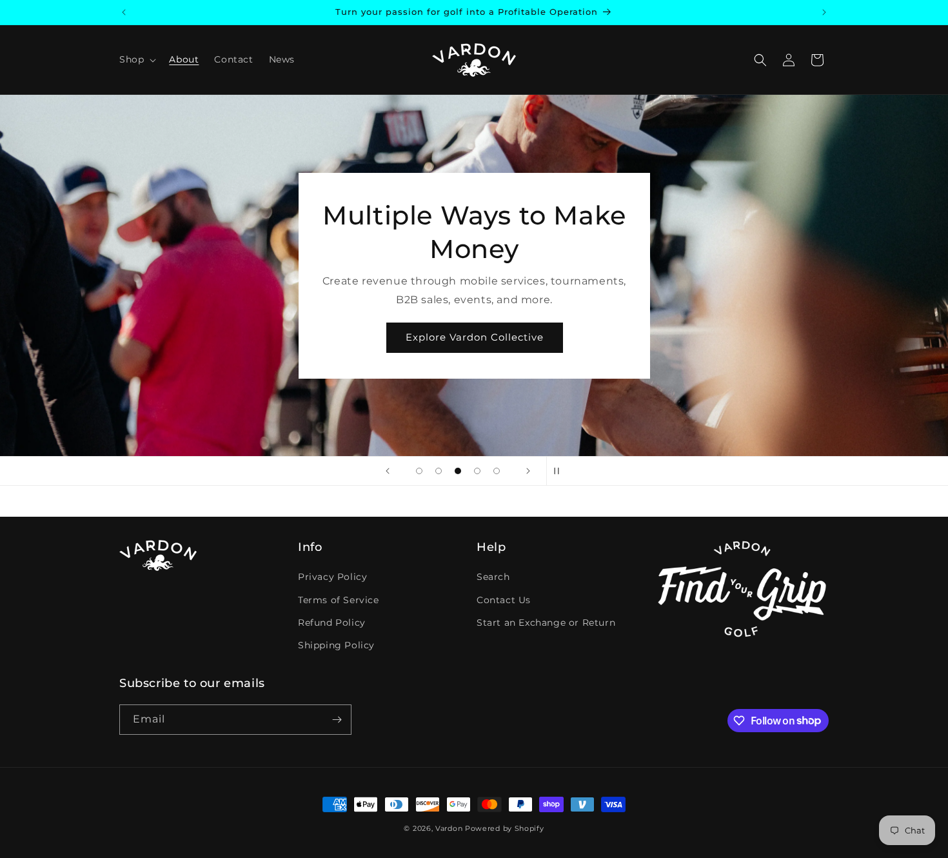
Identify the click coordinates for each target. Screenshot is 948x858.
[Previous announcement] (124, 12)
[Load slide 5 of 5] (496, 471)
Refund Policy (332, 622)
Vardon (448, 828)
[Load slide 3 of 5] (458, 471)
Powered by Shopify (504, 828)
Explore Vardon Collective (474, 337)
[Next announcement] (824, 12)
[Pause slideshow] (560, 471)
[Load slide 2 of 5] (438, 471)
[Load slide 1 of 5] (419, 471)
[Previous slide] (387, 471)
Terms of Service (338, 600)
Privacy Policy (332, 577)
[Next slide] (528, 471)
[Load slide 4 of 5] (477, 471)
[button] (136, 59)
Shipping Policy (336, 645)
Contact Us (504, 600)
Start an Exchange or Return (546, 622)
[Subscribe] (336, 719)
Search (493, 577)
